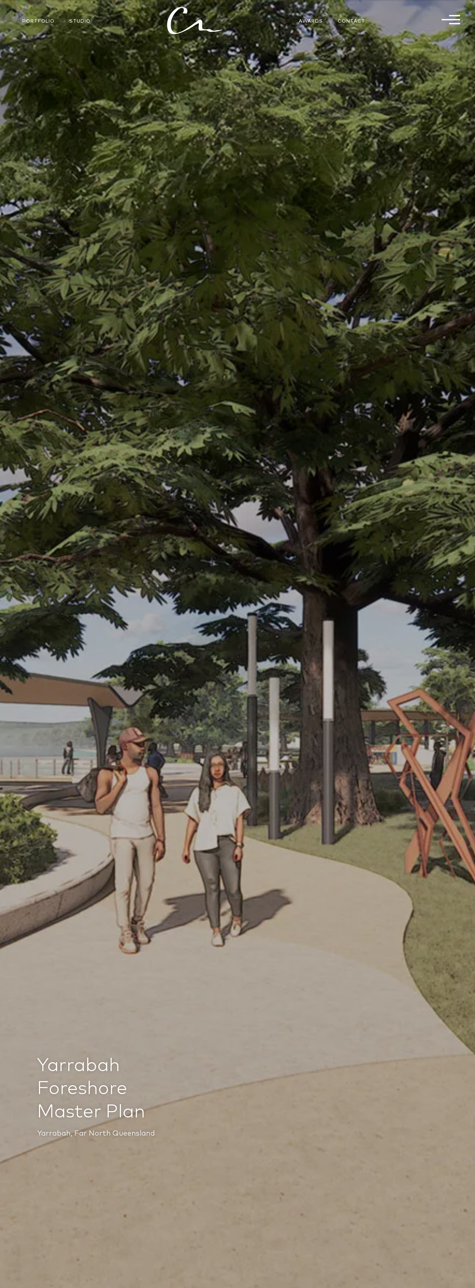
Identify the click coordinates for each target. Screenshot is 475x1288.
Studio (80, 21)
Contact (351, 21)
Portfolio (38, 21)
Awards (311, 21)
